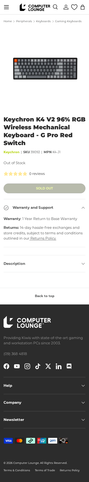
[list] (44, 69)
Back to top (44, 296)
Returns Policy (70, 470)
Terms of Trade (45, 470)
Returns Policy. (42, 238)
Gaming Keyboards (68, 21)
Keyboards (43, 21)
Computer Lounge (26, 463)
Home (8, 21)
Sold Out (44, 188)
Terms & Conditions (17, 470)
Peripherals (24, 21)
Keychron (11, 152)
